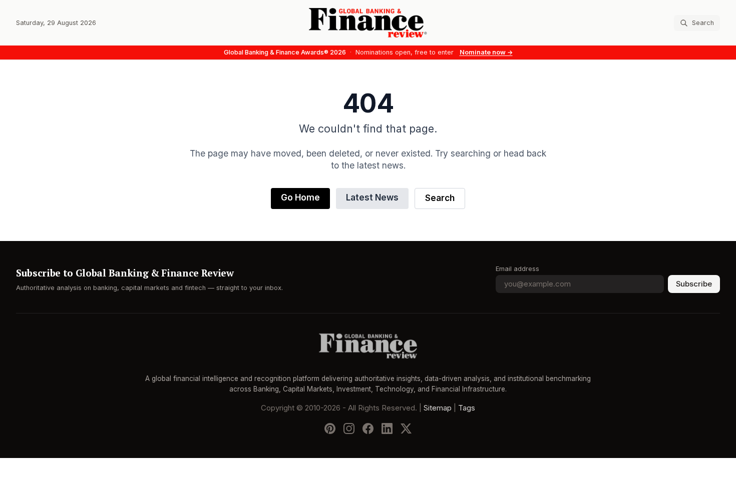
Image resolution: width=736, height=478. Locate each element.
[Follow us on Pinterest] (329, 428)
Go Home (300, 197)
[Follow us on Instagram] (348, 428)
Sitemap (438, 408)
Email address (517, 268)
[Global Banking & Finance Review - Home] (368, 23)
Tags (466, 408)
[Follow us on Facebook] (368, 428)
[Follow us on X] (406, 428)
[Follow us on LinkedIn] (387, 428)
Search (440, 198)
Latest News (372, 197)
